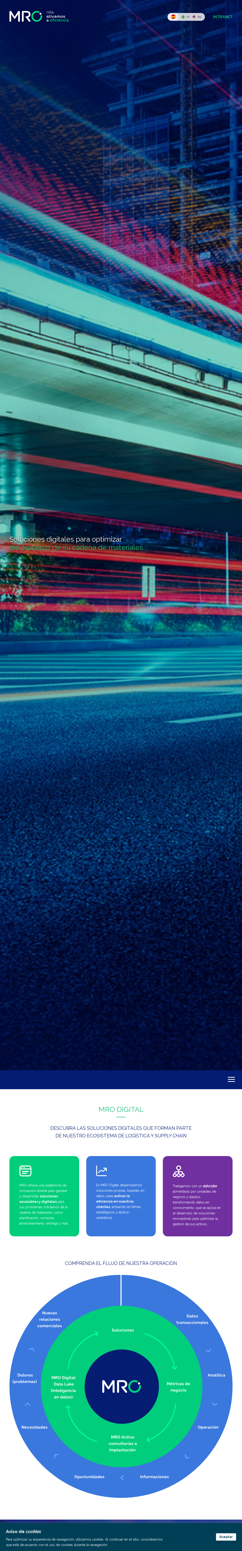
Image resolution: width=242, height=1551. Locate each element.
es (173, 17)
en (199, 17)
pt (188, 17)
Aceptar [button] (226, 1537)
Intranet (223, 17)
